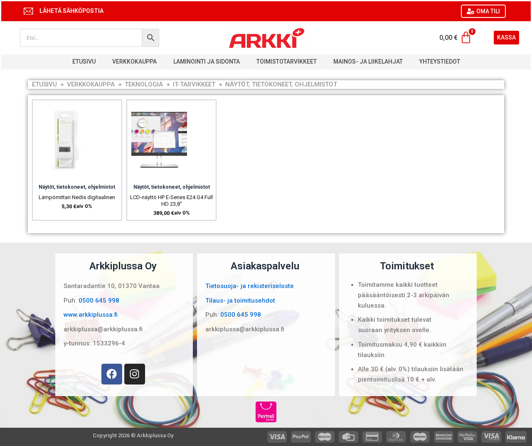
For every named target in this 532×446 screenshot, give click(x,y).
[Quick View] (64, 175)
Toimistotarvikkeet (286, 61)
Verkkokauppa (134, 61)
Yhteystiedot (439, 61)
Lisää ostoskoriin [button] (86, 175)
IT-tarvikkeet (194, 84)
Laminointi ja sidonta (206, 61)
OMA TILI (488, 11)
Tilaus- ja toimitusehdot (240, 300)
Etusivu (84, 61)
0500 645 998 (99, 300)
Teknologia (144, 84)
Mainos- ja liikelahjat (368, 61)
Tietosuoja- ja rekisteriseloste (249, 286)
